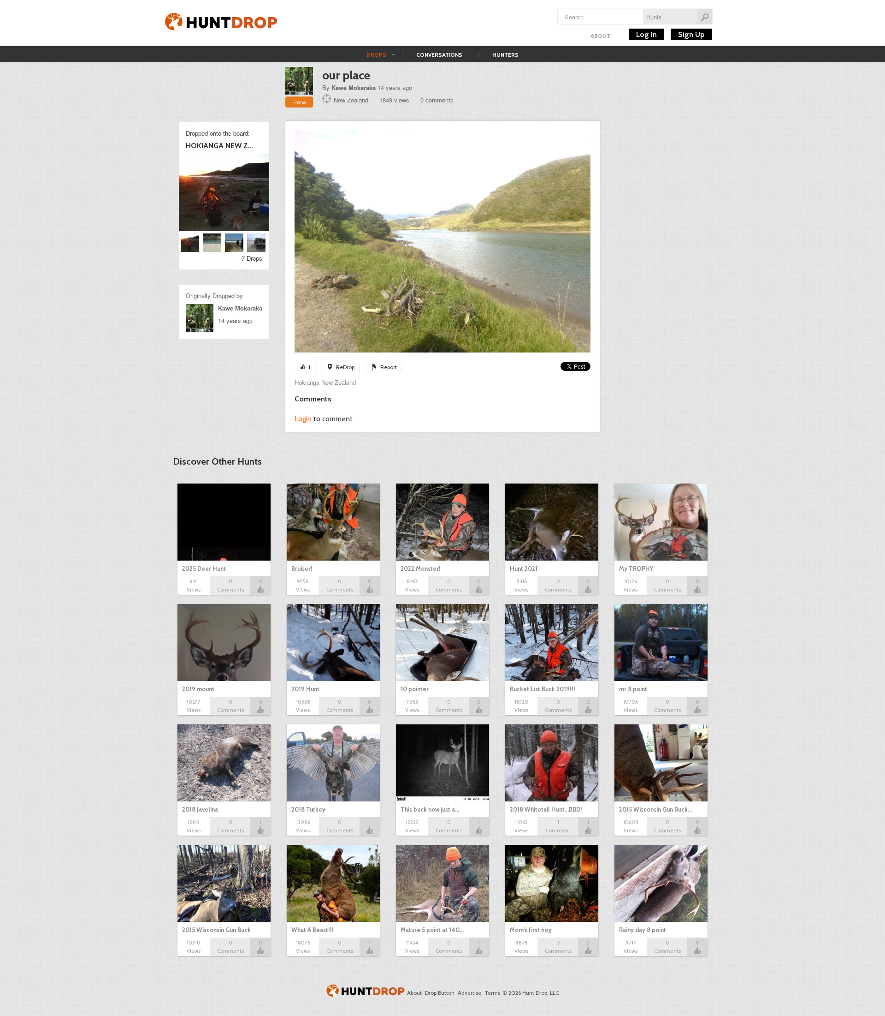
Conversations (439, 54)
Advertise (469, 992)
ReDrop (345, 367)
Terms (492, 992)
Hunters (505, 54)
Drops (376, 54)
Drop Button (439, 992)
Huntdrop (221, 23)
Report (388, 367)
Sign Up (691, 34)
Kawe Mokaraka (353, 87)
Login (303, 418)
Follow (299, 102)
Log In (646, 34)
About (600, 35)
